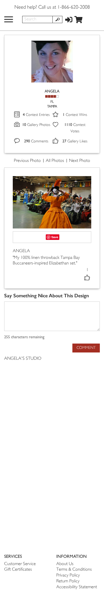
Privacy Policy (68, 575)
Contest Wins (75, 115)
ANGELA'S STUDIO (22, 359)
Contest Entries (36, 115)
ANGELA (52, 91)
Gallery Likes (74, 141)
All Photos (55, 161)
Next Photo (79, 161)
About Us (64, 564)
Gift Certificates (18, 570)
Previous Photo (27, 161)
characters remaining (24, 337)
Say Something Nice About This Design (46, 296)
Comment (86, 348)
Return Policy (68, 581)
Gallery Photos (36, 125)
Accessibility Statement (76, 587)
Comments (36, 141)
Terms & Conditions (74, 570)
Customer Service (20, 564)
